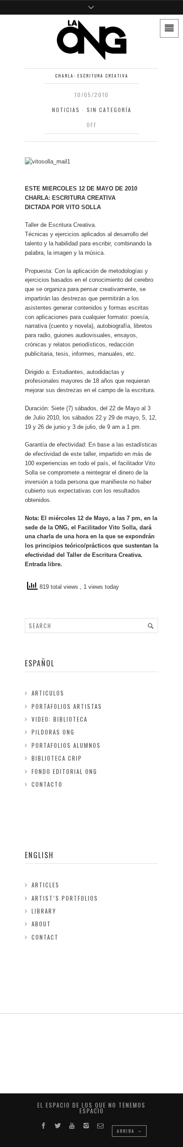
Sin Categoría (109, 109)
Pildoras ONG (53, 731)
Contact (45, 937)
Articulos (48, 692)
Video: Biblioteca (60, 719)
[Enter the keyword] (150, 625)
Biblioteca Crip (57, 758)
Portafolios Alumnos (66, 745)
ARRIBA (126, 1131)
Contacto (47, 784)
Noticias (66, 109)
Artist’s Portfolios (65, 898)
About (41, 923)
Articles (46, 884)
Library (44, 910)
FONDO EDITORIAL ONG (64, 771)
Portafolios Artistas (67, 706)
